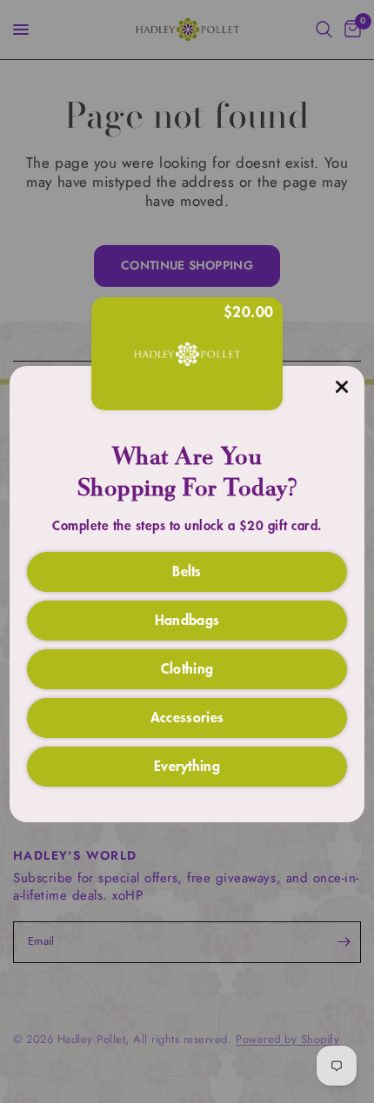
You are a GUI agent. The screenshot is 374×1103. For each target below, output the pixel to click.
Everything (187, 764)
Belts (187, 570)
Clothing (187, 667)
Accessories (187, 716)
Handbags (187, 618)
